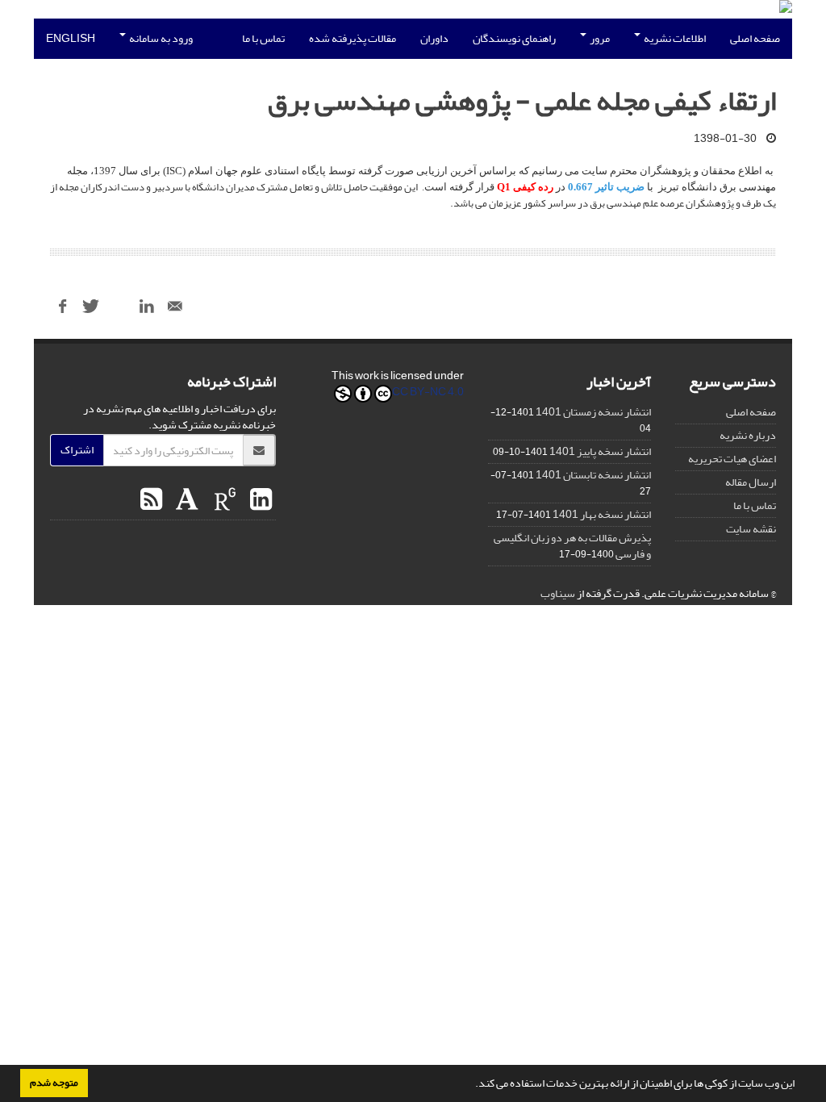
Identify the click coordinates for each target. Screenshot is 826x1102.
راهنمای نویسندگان (514, 38)
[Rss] (151, 500)
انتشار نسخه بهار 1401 (602, 514)
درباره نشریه (748, 435)
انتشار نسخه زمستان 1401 (593, 412)
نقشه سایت (751, 529)
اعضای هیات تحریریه (732, 459)
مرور (599, 38)
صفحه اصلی (755, 38)
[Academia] (185, 500)
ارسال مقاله (750, 482)
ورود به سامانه (160, 38)
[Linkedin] (259, 500)
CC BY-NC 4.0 (428, 393)
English (70, 38)
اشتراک (77, 450)
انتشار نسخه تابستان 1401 (593, 475)
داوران (434, 38)
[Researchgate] (223, 500)
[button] (471, 1085)
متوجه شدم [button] (54, 1082)
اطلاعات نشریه (674, 38)
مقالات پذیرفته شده (352, 38)
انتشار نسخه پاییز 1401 (600, 451)
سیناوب (557, 593)
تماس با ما (263, 38)
